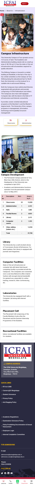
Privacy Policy (8, 398)
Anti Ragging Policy (9, 402)
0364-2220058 (6, 464)
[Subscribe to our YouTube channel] (12, 473)
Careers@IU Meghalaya (11, 390)
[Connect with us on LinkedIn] (8, 473)
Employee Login (8, 430)
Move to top (17, 476)
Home (2, 11)
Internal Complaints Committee (14, 434)
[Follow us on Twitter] (2, 473)
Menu (31, 483)
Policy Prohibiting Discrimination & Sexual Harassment (17, 426)
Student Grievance (9, 394)
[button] (2, 15)
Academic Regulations (11, 417)
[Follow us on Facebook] (5, 473)
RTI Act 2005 (7, 387)
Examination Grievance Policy (13, 421)
